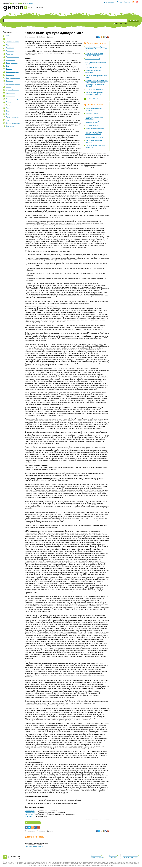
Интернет (9, 69)
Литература (9, 81)
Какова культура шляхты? (94, 137)
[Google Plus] (108, 37)
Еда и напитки (10, 60)
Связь (8, 111)
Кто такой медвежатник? (94, 89)
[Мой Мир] (104, 37)
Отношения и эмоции (12, 99)
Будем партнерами (97, 857)
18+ (137, 2)
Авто (7, 36)
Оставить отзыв (33, 823)
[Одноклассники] (101, 37)
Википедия (40, 846)
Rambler (35, 846)
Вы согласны (113, 856)
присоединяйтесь (30, 3)
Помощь (119, 2)
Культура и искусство (13, 78)
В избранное (42, 36)
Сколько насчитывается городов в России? (94, 54)
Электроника (10, 126)
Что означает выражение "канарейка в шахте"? (94, 93)
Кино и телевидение (12, 72)
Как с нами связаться (129, 857)
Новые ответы (10, 96)
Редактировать (31, 36)
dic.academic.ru (30, 816)
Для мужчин (10, 51)
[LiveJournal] (106, 37)
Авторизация (110, 2)
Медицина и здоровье (13, 84)
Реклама (127, 2)
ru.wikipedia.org (30, 811)
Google (26, 846)
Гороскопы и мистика (12, 42)
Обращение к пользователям (101, 865)
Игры (7, 66)
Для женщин (10, 48)
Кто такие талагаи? (92, 113)
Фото (7, 120)
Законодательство (11, 63)
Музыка (8, 87)
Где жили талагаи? (92, 122)
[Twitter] (99, 37)
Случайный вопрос (121, 23)
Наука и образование (12, 90)
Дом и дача (9, 54)
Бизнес (8, 39)
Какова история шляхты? (94, 129)
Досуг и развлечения (12, 57)
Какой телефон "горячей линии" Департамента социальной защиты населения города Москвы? (96, 83)
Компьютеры (10, 75)
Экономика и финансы (13, 123)
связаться (11, 863)
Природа (8, 102)
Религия (8, 108)
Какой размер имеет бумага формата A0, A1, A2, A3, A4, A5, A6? (96, 48)
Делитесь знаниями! (36, 7)
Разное (8, 105)
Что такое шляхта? (92, 125)
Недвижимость (10, 93)
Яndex (30, 846)
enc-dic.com (29, 814)
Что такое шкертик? (92, 59)
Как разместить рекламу (130, 856)
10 (97, 99)
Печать (51, 36)
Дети (7, 45)
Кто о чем (112, 857)
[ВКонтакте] (97, 37)
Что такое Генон (96, 856)
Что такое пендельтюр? (93, 67)
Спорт (8, 114)
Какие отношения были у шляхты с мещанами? (94, 133)
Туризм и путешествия (13, 117)
